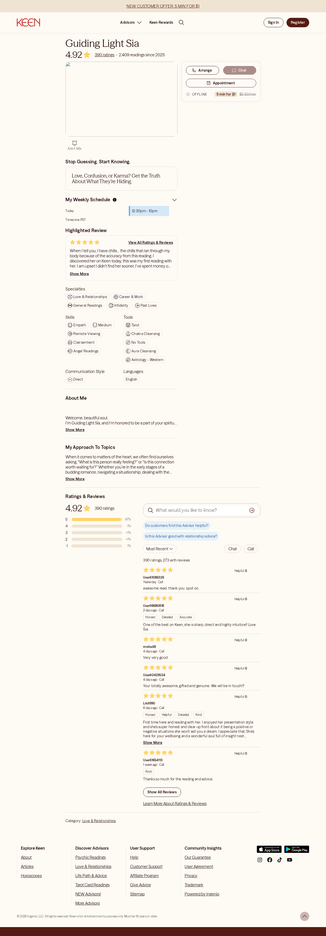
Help (134, 857)
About (26, 857)
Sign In (273, 22)
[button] (232, 549)
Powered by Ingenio (202, 894)
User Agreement (199, 866)
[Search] (181, 22)
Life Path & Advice (91, 875)
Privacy (191, 875)
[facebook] (270, 862)
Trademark (194, 884)
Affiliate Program (144, 875)
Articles (27, 866)
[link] (104, 54)
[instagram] (260, 862)
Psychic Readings (90, 857)
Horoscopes (31, 875)
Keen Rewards (161, 22)
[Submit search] (252, 510)
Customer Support (146, 866)
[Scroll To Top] (304, 916)
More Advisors (87, 903)
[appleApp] (269, 851)
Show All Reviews (161, 792)
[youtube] (290, 862)
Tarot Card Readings (92, 884)
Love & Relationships (99, 821)
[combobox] (159, 549)
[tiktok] (280, 862)
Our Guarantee (198, 857)
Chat (242, 70)
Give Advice (140, 884)
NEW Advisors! (88, 894)
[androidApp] (296, 851)
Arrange (205, 70)
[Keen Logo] (28, 22)
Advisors (127, 22)
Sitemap (137, 894)
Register (298, 22)
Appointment (224, 83)
